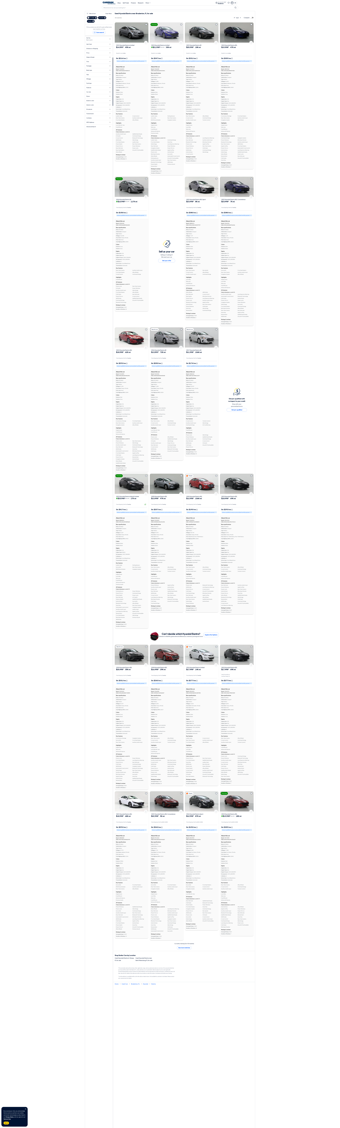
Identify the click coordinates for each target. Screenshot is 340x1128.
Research (140, 2)
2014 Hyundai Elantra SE (123, 199)
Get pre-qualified (236, 410)
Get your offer (166, 261)
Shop (119, 2)
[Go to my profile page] (233, 3)
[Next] (146, 32)
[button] (92, 17)
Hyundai (145, 984)
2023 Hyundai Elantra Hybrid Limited (127, 496)
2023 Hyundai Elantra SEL (229, 45)
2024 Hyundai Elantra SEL (124, 667)
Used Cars (125, 984)
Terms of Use (7, 1119)
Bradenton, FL (135, 984)
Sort (237, 18)
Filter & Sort (92, 13)
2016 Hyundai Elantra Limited (195, 667)
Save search (100, 32)
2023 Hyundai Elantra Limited (160, 45)
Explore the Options (211, 635)
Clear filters (108, 13)
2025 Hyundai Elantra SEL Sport (196, 199)
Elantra (153, 984)
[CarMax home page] (109, 3)
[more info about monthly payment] (127, 58)
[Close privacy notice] (25, 1109)
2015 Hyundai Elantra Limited (125, 45)
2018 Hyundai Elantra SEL (159, 667)
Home (116, 984)
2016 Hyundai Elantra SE (158, 350)
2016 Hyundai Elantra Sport (194, 814)
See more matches (184, 948)
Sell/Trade (126, 2)
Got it (6, 1123)
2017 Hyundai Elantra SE (193, 350)
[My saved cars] (228, 3)
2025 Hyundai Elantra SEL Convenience (233, 199)
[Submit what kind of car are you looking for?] (235, 8)
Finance (133, 2)
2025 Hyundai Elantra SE (193, 45)
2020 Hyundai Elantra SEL (159, 496)
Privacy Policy (10, 1117)
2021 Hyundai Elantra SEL (124, 814)
